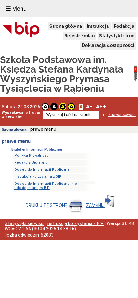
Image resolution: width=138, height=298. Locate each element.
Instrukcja (98, 26)
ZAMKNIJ (95, 205)
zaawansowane (122, 115)
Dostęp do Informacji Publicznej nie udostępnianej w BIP (45, 186)
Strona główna (65, 26)
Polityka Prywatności (32, 155)
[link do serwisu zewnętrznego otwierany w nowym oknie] (21, 30)
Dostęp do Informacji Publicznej (42, 170)
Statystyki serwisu (24, 223)
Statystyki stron (116, 35)
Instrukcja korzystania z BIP (38, 177)
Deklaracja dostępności (108, 45)
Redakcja (124, 26)
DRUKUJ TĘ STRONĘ (47, 205)
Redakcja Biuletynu (30, 163)
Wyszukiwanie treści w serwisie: (21, 114)
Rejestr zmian (80, 35)
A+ (89, 107)
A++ (101, 107)
